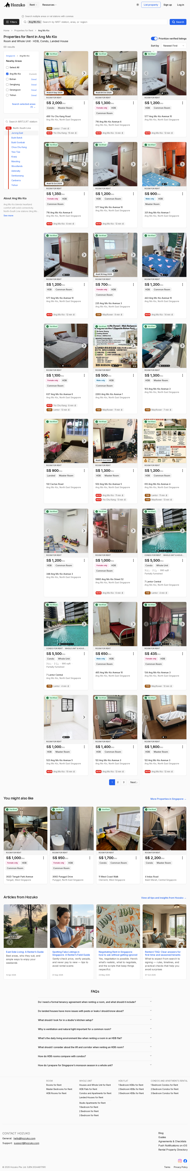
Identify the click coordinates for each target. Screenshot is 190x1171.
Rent (32, 4)
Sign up (168, 4)
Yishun (13, 95)
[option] (21, 133)
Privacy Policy (181, 1167)
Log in (180, 4)
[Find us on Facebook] (185, 1161)
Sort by (155, 45)
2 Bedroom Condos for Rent (164, 1089)
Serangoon (15, 90)
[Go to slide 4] (118, 89)
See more (8, 215)
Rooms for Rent (53, 1085)
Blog (160, 1133)
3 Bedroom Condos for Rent (164, 1093)
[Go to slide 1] (60, 89)
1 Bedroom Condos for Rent (164, 1085)
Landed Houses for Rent (91, 1097)
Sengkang (15, 84)
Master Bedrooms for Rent (59, 1089)
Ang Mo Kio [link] (43, 30)
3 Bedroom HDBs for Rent (131, 1093)
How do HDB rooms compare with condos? (62, 1056)
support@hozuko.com (26, 1143)
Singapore (10, 56)
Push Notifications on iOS (172, 1145)
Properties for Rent (23, 30)
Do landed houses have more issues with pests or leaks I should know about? (81, 1011)
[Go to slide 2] (61, 89)
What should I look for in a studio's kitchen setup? (65, 1020)
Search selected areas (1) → (23, 105)
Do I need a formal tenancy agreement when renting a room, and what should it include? (87, 1001)
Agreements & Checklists (172, 1141)
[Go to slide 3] (116, 89)
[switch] (154, 38)
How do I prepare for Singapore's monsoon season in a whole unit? (75, 1065)
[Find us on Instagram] (180, 1161)
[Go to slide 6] (70, 89)
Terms (167, 1167)
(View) (34, 79)
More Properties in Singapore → (168, 798)
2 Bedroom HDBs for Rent (131, 1089)
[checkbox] (7, 67)
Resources (48, 4)
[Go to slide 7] (121, 550)
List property (151, 4)
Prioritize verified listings (172, 38)
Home (6, 30)
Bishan (13, 79)
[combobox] (104, 22)
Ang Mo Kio (15, 74)
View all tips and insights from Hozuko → (163, 897)
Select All (14, 67)
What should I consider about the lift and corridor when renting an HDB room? (81, 1047)
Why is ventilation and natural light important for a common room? (74, 1029)
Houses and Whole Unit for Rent (95, 1085)
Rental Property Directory (173, 1149)
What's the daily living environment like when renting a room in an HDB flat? (80, 1038)
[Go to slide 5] (68, 89)
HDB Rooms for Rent (56, 1093)
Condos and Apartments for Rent (95, 1093)
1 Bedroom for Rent (88, 1107)
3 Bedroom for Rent (89, 1115)
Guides (162, 1137)
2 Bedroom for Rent (89, 1111)
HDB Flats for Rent (88, 1089)
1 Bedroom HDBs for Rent (130, 1085)
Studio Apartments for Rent (92, 1103)
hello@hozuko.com (24, 1138)
